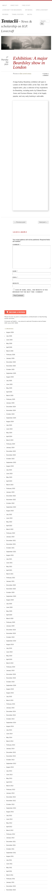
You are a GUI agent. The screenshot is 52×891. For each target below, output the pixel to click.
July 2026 (9, 336)
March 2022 (9, 529)
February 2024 (10, 444)
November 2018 (11, 678)
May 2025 (9, 388)
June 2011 (9, 863)
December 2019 (11, 629)
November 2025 (11, 366)
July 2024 (9, 425)
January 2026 (10, 358)
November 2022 (11, 499)
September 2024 (11, 418)
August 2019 (10, 644)
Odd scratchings (25, 74)
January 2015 (10, 707)
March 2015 (9, 700)
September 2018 (11, 685)
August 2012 (10, 811)
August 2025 (10, 377)
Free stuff (26, 5)
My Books (28, 10)
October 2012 (10, 804)
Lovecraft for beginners (12, 10)
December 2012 (11, 797)
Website (16, 283)
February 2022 (10, 533)
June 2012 (9, 819)
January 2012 (10, 837)
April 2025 (9, 392)
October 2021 (10, 548)
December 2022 (11, 496)
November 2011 (11, 845)
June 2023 (9, 473)
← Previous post (19, 222)
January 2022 (10, 536)
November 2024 (11, 410)
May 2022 (9, 522)
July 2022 (9, 514)
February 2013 (10, 789)
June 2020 (9, 607)
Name (15, 271)
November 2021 (11, 544)
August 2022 (10, 510)
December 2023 (11, 451)
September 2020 (11, 596)
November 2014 (11, 715)
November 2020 (11, 588)
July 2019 (9, 648)
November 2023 (11, 455)
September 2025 (11, 373)
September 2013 (11, 763)
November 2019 (11, 633)
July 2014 (9, 730)
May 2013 (9, 778)
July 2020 (9, 603)
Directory (14, 5)
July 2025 (9, 380)
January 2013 (10, 793)
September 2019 (11, 641)
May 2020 (9, 611)
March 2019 (9, 663)
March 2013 (9, 785)
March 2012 (9, 830)
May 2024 (9, 432)
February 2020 (10, 622)
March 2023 (9, 484)
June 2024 (9, 429)
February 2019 (10, 667)
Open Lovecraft (42, 10)
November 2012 (11, 800)
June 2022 (9, 518)
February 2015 (10, 704)
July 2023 (9, 470)
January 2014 (10, 748)
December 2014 (11, 711)
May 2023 (9, 477)
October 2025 (10, 369)
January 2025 (10, 403)
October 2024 (10, 414)
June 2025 (9, 384)
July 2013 (9, 771)
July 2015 (9, 696)
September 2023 (11, 462)
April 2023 (9, 481)
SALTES (29, 14)
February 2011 (10, 878)
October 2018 (10, 681)
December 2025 (11, 362)
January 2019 (10, 670)
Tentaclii (9, 21)
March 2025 (9, 395)
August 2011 (10, 856)
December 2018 (11, 674)
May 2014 (9, 737)
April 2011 (9, 871)
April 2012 (9, 826)
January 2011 (10, 882)
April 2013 (9, 782)
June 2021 (9, 562)
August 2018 (10, 689)
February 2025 (10, 399)
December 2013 (11, 752)
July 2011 (9, 860)
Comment (17, 244)
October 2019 (10, 637)
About (4, 5)
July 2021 (9, 559)
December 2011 (11, 841)
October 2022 (10, 503)
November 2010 (11, 890)
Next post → (43, 222)
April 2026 (9, 347)
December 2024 (11, 406)
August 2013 (10, 767)
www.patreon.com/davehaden (29, 316)
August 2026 (10, 332)
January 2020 (10, 626)
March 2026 (9, 351)
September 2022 (11, 507)
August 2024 (10, 421)
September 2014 (11, 722)
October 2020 (10, 592)
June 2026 (9, 339)
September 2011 (11, 852)
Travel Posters (17, 14)
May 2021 (9, 566)
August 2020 (10, 600)
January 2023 (10, 492)
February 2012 (10, 834)
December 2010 (11, 886)
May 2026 (9, 343)
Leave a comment (46, 74)
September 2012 (11, 808)
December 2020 (11, 585)
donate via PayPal (11, 321)
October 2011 (10, 849)
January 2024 (10, 447)
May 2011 (9, 867)
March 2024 (9, 440)
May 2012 (9, 823)
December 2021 (11, 540)
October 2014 (10, 719)
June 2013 (9, 774)
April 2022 (9, 525)
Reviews (5, 14)
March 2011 (9, 875)
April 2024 (9, 436)
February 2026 (10, 354)
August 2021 (10, 555)
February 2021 (10, 577)
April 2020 (9, 615)
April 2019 (9, 659)
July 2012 (9, 815)
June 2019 (9, 652)
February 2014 (10, 745)
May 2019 (9, 655)
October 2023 (10, 458)
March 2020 (9, 618)
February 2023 (10, 488)
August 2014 (10, 726)
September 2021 (11, 551)
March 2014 (9, 741)
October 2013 (10, 759)
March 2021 (9, 574)
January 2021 (10, 581)
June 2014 (9, 733)
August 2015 (10, 693)
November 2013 (11, 756)
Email (15, 277)
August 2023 (10, 466)
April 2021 (9, 570)
